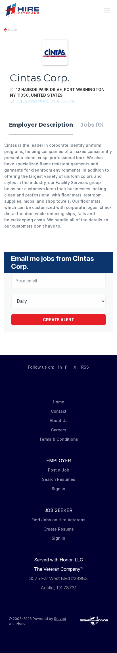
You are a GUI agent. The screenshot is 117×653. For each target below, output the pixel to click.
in (60, 367)
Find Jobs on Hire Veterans (58, 519)
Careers (58, 429)
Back (12, 30)
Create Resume (58, 529)
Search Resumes (58, 479)
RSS (85, 367)
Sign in (58, 488)
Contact (58, 411)
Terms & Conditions (58, 439)
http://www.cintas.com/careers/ (45, 100)
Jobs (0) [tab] (92, 124)
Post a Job (58, 470)
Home (58, 401)
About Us (59, 420)
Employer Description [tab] (41, 124)
